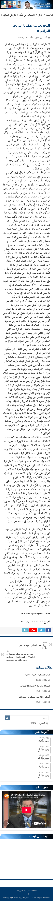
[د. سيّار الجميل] (26, 4)
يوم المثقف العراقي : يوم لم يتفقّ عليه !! (33, 645)
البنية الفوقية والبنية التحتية (37, 674)
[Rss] (29, 894)
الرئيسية (49, 15)
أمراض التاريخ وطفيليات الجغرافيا (34, 697)
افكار (40, 15)
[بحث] (7, 717)
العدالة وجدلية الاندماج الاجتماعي (35, 686)
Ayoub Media (31, 891)
